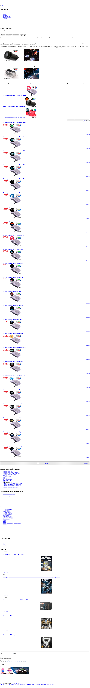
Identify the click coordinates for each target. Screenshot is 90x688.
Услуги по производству (7, 525)
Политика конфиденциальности (47, 684)
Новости (4, 543)
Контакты (5, 18)
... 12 (86, 120)
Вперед (86, 463)
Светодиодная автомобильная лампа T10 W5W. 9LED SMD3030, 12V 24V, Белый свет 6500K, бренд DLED (31, 577)
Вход (1, 666)
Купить (88, 134)
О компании (5, 13)
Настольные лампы (6, 519)
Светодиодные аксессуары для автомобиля (10, 487)
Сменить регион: (4, 1)
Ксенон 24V (5, 478)
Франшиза (4, 524)
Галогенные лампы (6, 515)
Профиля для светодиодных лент (8, 500)
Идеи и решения (6, 16)
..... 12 (46, 463)
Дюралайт (4, 520)
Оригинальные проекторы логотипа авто (12, 485)
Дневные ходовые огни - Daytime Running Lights (11, 473)
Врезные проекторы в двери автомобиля (12, 484)
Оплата (4, 14)
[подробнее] (5, 572)
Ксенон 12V (5, 477)
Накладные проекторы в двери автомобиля (13, 483)
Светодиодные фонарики (7, 509)
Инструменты (5, 533)
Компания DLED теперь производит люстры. (15, 615)
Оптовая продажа (6, 540)
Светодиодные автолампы (7, 471)
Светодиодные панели (7, 476)
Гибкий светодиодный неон (8, 518)
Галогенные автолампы (7, 480)
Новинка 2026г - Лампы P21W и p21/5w (13, 554)
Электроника (5, 529)
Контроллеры (5, 501)
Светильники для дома (7, 512)
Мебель (4, 522)
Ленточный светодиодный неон (8, 517)
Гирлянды (4, 521)
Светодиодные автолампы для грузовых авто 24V (11, 472)
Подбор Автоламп (7, 17)
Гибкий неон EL (6, 475)
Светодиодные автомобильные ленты (9, 474)
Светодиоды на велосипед (7, 514)
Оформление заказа (6, 541)
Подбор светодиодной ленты (8, 544)
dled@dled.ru (17, 683)
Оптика (4, 481)
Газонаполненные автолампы (8, 479)
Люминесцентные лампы (7, 516)
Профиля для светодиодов (7, 513)
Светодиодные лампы (6, 510)
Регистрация (5, 666)
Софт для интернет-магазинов (8, 546)
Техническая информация (7, 542)
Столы (4, 534)
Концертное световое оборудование (9, 494)
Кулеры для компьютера (7, 531)
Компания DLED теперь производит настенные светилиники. (19, 634)
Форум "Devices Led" (6, 545)
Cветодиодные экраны (7, 495)
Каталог (4, 11)
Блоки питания (5, 502)
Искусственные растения (7, 535)
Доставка (5, 15)
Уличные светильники (6, 511)
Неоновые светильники (7, 530)
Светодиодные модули (7, 496)
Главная (2, 30)
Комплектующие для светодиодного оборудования (12, 523)
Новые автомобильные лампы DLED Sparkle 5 (15, 599)
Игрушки (4, 532)
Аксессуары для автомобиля (8, 486)
